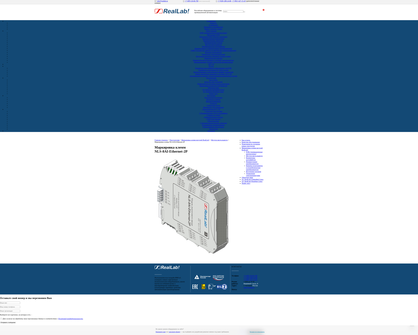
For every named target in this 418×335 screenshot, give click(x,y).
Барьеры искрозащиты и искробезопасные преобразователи (254, 168)
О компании (211, 21)
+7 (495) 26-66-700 (191, 1)
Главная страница (161, 140)
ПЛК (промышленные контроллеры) (213, 33)
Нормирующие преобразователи (252, 163)
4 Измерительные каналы (213, 117)
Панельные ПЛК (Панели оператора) (213, 37)
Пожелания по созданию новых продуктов (213, 84)
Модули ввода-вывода (213, 45)
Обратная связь (213, 88)
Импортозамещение (213, 101)
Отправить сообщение (8, 322)
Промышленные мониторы (213, 41)
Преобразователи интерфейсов (213, 47)
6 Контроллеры (213, 121)
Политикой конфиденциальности (70, 319)
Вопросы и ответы (213, 99)
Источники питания (253, 172)
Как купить (213, 80)
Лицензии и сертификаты (213, 27)
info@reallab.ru (162, 1)
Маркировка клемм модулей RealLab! (213, 86)
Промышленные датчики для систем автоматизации (213, 62)
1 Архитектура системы (213, 111)
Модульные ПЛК (213, 35)
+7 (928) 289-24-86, (225, 1)
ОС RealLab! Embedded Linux (213, 90)
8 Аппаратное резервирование (213, 125)
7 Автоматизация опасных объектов (213, 123)
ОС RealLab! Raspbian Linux (213, 92)
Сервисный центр (213, 105)
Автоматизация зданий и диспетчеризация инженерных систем (213, 76)
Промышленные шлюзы (213, 43)
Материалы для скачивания (213, 107)
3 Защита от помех (213, 115)
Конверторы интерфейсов (251, 159)
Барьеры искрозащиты (213, 52)
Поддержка (211, 96)
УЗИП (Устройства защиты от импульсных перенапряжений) (213, 50)
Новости (213, 23)
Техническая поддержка (213, 98)
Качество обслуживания (213, 82)
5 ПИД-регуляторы (213, 119)
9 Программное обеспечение (213, 127)
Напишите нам (160, 332)
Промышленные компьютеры (213, 39)
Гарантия (213, 103)
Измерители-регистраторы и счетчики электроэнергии (213, 60)
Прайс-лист (213, 94)
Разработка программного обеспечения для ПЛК (213, 68)
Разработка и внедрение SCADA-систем (213, 70)
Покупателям (211, 78)
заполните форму (174, 332)
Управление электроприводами (213, 54)
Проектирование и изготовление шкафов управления (213, 72)
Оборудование (211, 31)
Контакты (211, 131)
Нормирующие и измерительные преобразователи (213, 48)
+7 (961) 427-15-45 (239, 1)
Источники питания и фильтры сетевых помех (213, 56)
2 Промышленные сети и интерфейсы (213, 113)
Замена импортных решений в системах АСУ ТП (213, 74)
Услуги (211, 66)
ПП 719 (211, 64)
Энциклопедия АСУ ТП (211, 109)
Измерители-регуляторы (213, 58)
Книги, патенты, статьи (213, 29)
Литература (213, 129)
